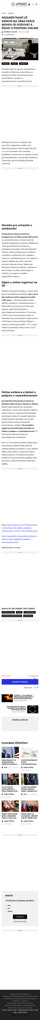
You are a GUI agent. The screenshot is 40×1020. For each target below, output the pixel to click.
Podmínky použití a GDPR (25, 1010)
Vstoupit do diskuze (20, 682)
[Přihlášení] (29, 4)
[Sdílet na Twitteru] (37, 687)
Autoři (15, 1010)
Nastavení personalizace (20, 1015)
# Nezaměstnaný (30, 612)
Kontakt (9, 1010)
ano (9, 905)
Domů (4, 1010)
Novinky (14, 63)
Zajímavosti (23, 63)
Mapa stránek (22, 1012)
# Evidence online (8, 612)
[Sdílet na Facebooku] (34, 687)
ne (8, 908)
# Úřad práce (28, 616)
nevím (10, 911)
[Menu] (36, 4)
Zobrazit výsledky (20, 921)
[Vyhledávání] (32, 4)
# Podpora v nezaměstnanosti (12, 616)
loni (3, 151)
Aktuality (5, 63)
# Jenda (19, 612)
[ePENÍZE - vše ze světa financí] (19, 4)
